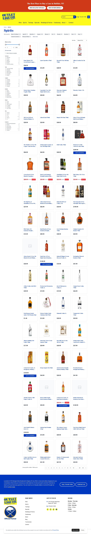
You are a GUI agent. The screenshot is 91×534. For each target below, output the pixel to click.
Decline (82, 530)
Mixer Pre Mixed (16, 34)
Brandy (59, 34)
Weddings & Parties (46, 22)
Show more (35, 36)
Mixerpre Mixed (27, 36)
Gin (53, 34)
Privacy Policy (55, 530)
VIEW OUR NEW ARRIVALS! (55, 7)
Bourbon (66, 34)
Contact (71, 22)
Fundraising (57, 22)
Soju (80, 34)
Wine (20, 22)
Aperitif (25, 34)
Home (5, 27)
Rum (74, 34)
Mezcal (47, 34)
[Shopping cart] (88, 17)
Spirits (25, 22)
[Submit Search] (74, 16)
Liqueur (40, 34)
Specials (37, 22)
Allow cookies (75, 530)
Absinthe (32, 34)
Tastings (30, 22)
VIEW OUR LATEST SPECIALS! (37, 7)
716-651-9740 (82, 17)
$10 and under (8, 50)
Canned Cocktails (15, 36)
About (63, 22)
